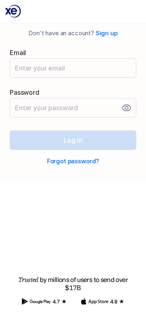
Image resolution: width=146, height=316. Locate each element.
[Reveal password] (126, 107)
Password (24, 92)
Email (18, 53)
